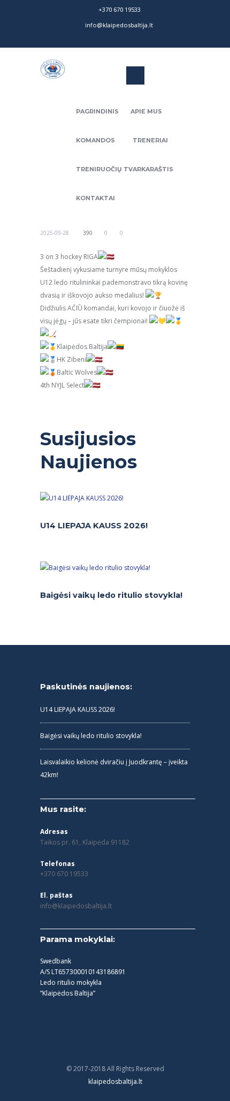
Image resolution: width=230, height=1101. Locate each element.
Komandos (95, 140)
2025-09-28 (54, 233)
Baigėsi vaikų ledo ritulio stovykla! (111, 595)
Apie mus (146, 111)
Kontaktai (95, 198)
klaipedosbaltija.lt (115, 1081)
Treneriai (150, 140)
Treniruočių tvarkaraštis (124, 169)
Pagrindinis (97, 111)
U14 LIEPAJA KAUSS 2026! (94, 525)
